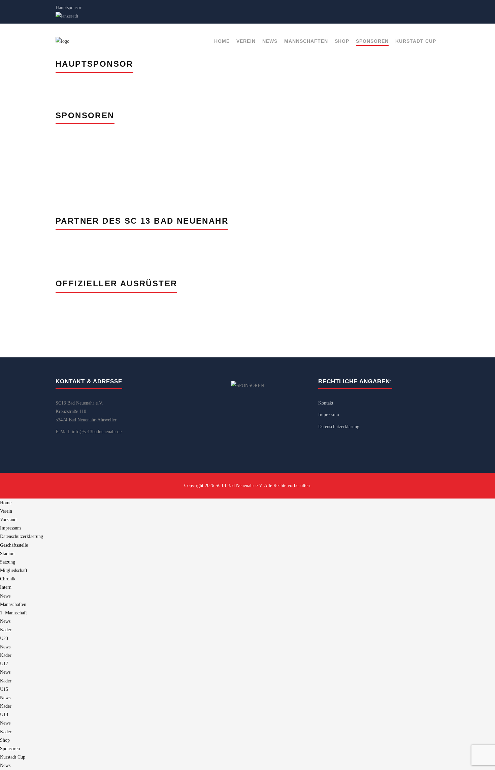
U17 (4, 663)
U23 (4, 638)
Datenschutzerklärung (338, 426)
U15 (4, 689)
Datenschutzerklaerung (21, 536)
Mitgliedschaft (13, 570)
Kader (5, 629)
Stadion (7, 553)
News (269, 41)
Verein (246, 41)
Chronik (7, 578)
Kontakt (325, 403)
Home (222, 41)
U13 (4, 714)
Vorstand (8, 519)
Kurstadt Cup (415, 41)
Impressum (328, 414)
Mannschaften (306, 41)
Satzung (7, 562)
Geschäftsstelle (14, 545)
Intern (5, 587)
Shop (342, 41)
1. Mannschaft (13, 612)
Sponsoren (372, 41)
